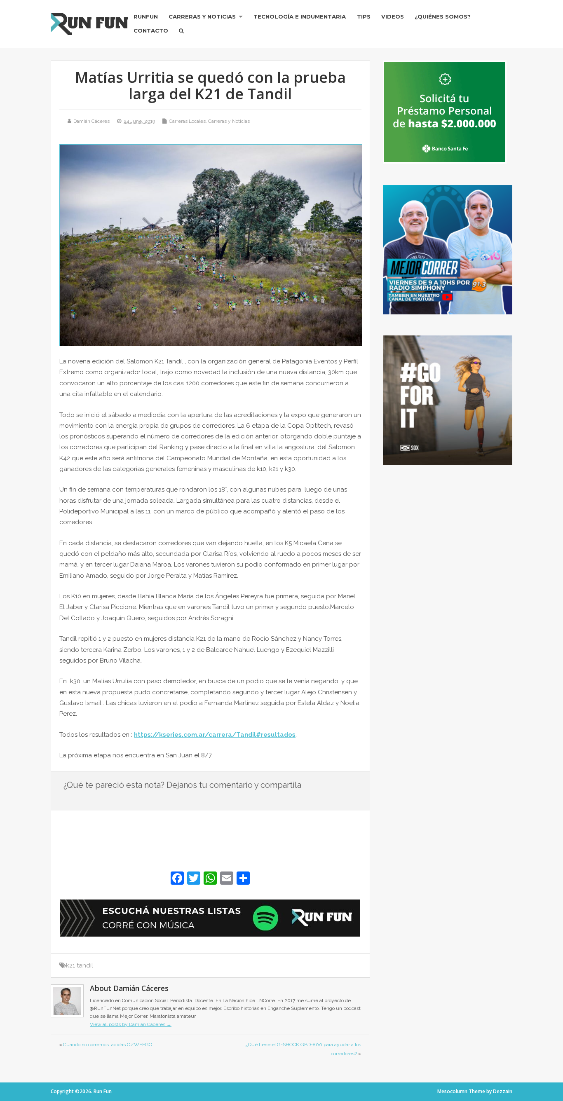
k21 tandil (79, 965)
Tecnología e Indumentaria (299, 16)
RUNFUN (146, 16)
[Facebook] (177, 879)
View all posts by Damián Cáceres (130, 1024)
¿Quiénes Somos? (443, 16)
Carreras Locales (187, 121)
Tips (364, 16)
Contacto (151, 30)
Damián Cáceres (91, 121)
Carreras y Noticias (202, 16)
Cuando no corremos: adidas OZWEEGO (107, 1044)
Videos (392, 16)
